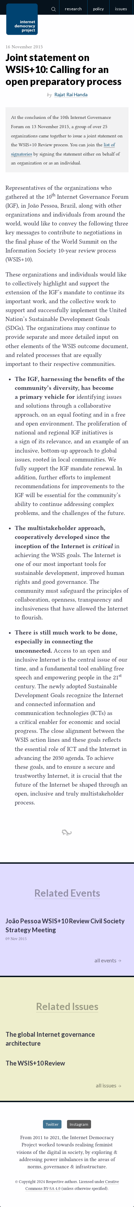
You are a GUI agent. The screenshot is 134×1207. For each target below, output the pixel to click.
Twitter (52, 1124)
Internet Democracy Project (21, 19)
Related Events (67, 893)
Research (73, 8)
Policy (98, 8)
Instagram (79, 1124)
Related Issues (67, 1006)
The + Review (35, 1063)
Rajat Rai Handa (71, 94)
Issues (121, 8)
